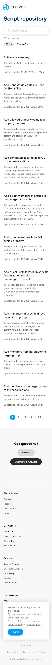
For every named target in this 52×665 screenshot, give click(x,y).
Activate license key (16, 57)
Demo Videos (10, 508)
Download (8, 531)
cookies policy (34, 624)
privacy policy (15, 624)
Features (8, 504)
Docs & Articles (10, 582)
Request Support (11, 564)
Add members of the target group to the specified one (25, 388)
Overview (8, 499)
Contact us (26, 645)
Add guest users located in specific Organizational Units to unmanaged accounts (26, 275)
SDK (6, 601)
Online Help (9, 573)
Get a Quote (9, 545)
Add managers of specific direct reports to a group (24, 315)
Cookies (26, 652)
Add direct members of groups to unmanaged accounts (25, 197)
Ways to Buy (9, 541)
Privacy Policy (13, 652)
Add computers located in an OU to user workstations (24, 159)
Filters (8, 44)
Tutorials (7, 578)
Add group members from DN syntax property (23, 239)
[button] (23, 44)
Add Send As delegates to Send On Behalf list (24, 87)
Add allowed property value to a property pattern (24, 121)
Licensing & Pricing (12, 536)
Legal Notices (39, 652)
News (6, 513)
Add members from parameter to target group (25, 353)
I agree (15, 632)
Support (26, 452)
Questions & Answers (26, 461)
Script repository (25, 18)
